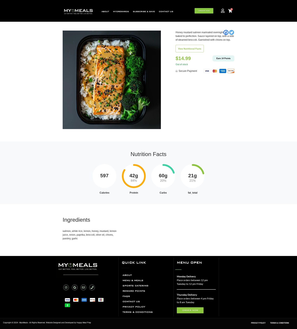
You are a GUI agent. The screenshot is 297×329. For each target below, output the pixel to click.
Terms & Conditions (138, 312)
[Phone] (92, 287)
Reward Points (134, 291)
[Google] (74, 287)
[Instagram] (66, 287)
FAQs (126, 296)
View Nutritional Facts (189, 48)
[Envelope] (83, 287)
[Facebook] (226, 32)
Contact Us (166, 12)
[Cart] (230, 11)
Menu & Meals (133, 280)
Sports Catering (135, 285)
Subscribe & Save (144, 12)
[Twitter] (231, 32)
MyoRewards (121, 12)
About (105, 12)
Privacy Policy (134, 306)
